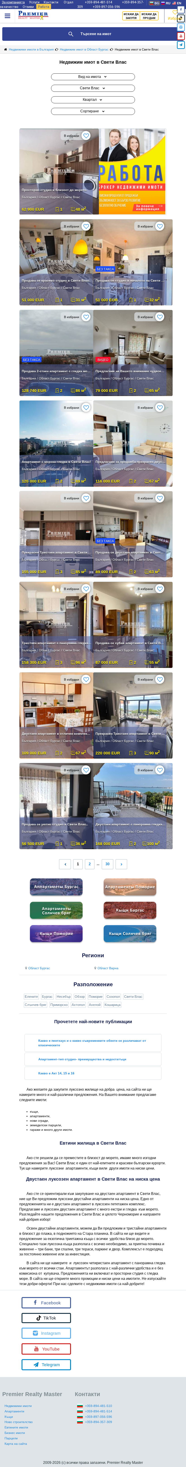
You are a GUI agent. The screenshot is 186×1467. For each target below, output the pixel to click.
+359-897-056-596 (106, 7)
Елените (31, 996)
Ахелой (94, 1005)
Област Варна (108, 968)
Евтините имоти (16, 1427)
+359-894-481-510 (98, 1406)
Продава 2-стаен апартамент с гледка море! (57, 371)
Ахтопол (78, 1005)
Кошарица (112, 1005)
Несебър (64, 996)
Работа (43, 7)
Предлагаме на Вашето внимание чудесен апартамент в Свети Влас (130, 371)
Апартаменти (14, 1411)
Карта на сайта (16, 1443)
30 (107, 864)
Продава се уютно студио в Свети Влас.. (55, 824)
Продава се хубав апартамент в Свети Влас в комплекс (130, 643)
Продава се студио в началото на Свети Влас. (130, 280)
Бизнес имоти (15, 1433)
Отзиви (28, 7)
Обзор (80, 996)
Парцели (11, 1438)
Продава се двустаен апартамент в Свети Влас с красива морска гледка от (130, 552)
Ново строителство (19, 1422)
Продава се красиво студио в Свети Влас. (56, 280)
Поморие (96, 996)
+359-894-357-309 (98, 1422)
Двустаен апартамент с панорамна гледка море (130, 824)
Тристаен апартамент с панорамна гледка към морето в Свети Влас (57, 643)
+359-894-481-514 (98, 1411)
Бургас (47, 996)
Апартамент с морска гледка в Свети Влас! (56, 462)
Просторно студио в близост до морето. (54, 190)
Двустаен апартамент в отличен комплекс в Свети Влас (57, 733)
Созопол (113, 996)
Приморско (59, 1005)
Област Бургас (39, 968)
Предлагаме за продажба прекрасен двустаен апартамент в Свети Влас (130, 462)
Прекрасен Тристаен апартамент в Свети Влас (57, 552)
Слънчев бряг (35, 1005)
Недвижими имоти (18, 1406)
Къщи (9, 1417)
